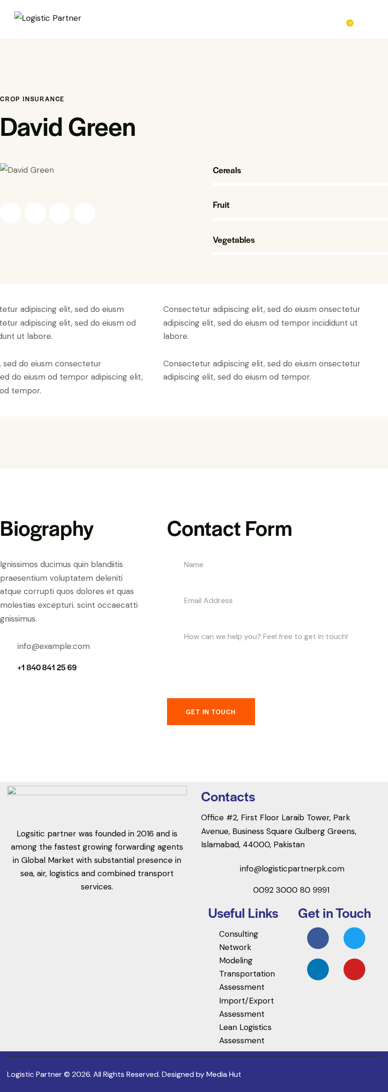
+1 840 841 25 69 (47, 667)
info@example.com (54, 646)
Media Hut (223, 1074)
